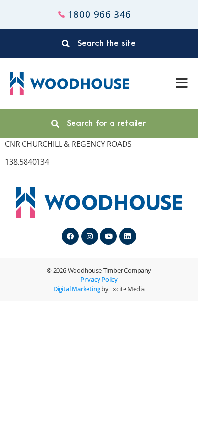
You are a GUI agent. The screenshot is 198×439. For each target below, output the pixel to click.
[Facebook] (70, 236)
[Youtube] (108, 236)
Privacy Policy (99, 279)
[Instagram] (89, 236)
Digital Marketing (76, 289)
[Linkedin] (127, 236)
